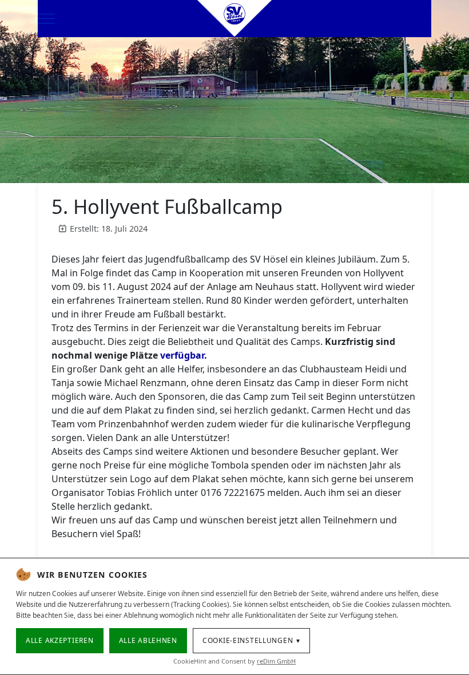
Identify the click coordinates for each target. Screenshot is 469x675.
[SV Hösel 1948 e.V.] (234, 18)
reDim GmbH (276, 661)
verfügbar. (183, 355)
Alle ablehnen (148, 640)
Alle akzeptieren (60, 640)
